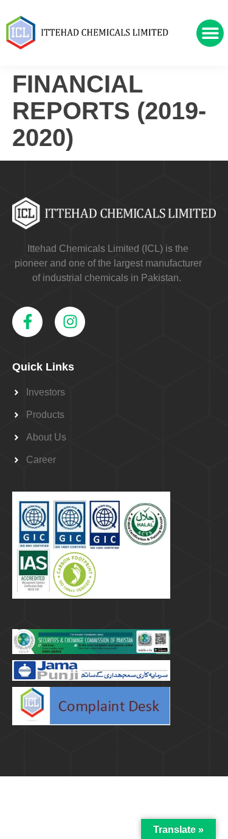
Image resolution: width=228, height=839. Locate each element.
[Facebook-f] (27, 322)
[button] (210, 33)
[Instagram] (70, 322)
